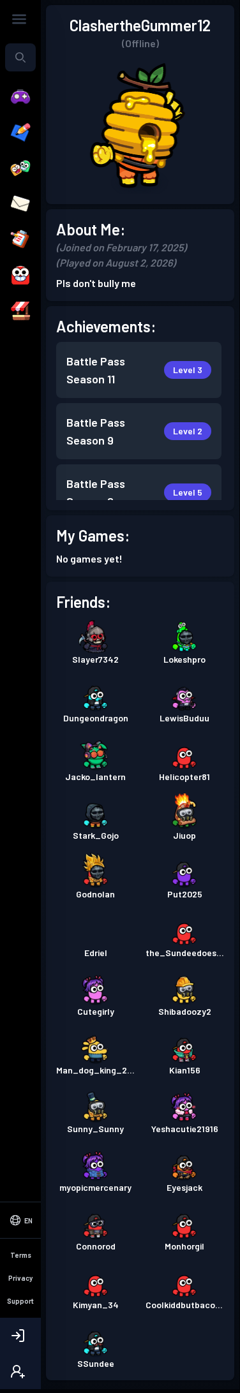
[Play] (20, 97)
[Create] (20, 132)
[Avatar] (20, 275)
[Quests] (20, 240)
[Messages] (20, 204)
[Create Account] (20, 1371)
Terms (20, 1255)
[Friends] (20, 168)
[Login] (20, 1335)
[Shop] (20, 311)
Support (20, 1301)
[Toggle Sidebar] (19, 19)
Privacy (20, 1278)
